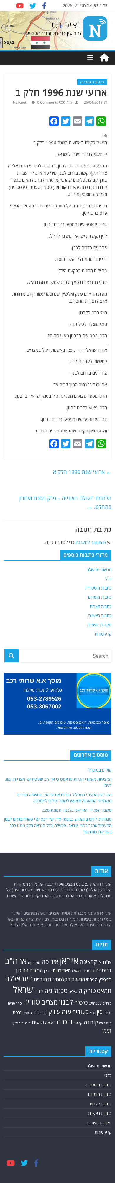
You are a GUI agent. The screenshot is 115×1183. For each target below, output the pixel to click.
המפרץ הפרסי (98, 979)
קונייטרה (105, 1023)
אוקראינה (91, 962)
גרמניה (88, 970)
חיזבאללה (19, 979)
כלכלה (81, 1002)
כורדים (107, 1003)
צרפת (17, 1012)
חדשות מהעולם (99, 569)
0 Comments (47, 102)
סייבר (107, 1012)
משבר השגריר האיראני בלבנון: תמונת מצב (76, 810)
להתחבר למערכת (90, 542)
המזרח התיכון (29, 970)
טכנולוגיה (56, 991)
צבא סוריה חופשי (35, 1012)
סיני (93, 1012)
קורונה (91, 1022)
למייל (14, 924)
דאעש (77, 970)
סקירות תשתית (99, 625)
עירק (54, 1011)
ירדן (39, 991)
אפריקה (34, 962)
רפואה (50, 1023)
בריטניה (103, 970)
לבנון (66, 1002)
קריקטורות (103, 634)
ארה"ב (16, 960)
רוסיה (65, 1021)
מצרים (49, 1002)
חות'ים (40, 979)
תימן (106, 1030)
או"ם (107, 962)
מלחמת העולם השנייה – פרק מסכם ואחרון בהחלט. (65, 502)
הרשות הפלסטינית (66, 979)
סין (100, 1012)
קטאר (78, 1023)
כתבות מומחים (99, 597)
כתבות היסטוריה (92, 81)
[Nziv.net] (104, 57)
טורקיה (87, 990)
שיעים (38, 1022)
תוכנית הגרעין (21, 1023)
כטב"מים (95, 1003)
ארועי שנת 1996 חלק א (82, 471)
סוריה (31, 1001)
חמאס (104, 991)
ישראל (24, 990)
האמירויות (62, 970)
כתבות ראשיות (99, 615)
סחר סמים (15, 1003)
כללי (107, 579)
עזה (66, 1012)
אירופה (50, 962)
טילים (73, 991)
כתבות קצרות (100, 606)
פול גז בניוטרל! (99, 770)
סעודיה (80, 1012)
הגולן (48, 970)
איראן (68, 961)
